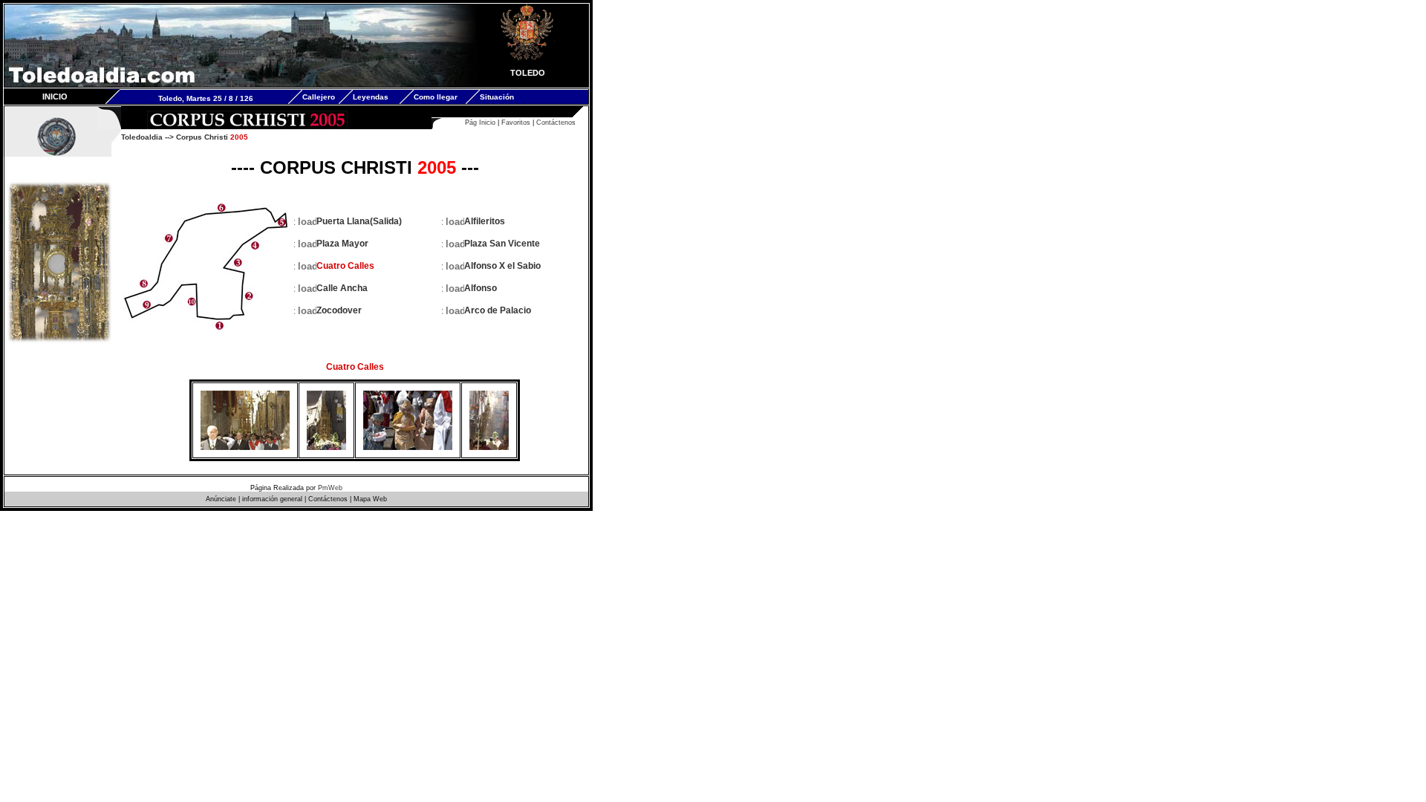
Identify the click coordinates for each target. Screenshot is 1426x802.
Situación (497, 97)
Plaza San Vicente (502, 243)
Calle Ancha (342, 288)
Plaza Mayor (342, 243)
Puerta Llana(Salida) (359, 221)
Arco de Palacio (497, 310)
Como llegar (436, 97)
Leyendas (370, 97)
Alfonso (480, 288)
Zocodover (339, 310)
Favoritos (515, 122)
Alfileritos (484, 221)
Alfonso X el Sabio (502, 266)
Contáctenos (556, 122)
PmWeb (330, 488)
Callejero (318, 97)
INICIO (55, 96)
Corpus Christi (212, 137)
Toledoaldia (142, 137)
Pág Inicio (480, 122)
